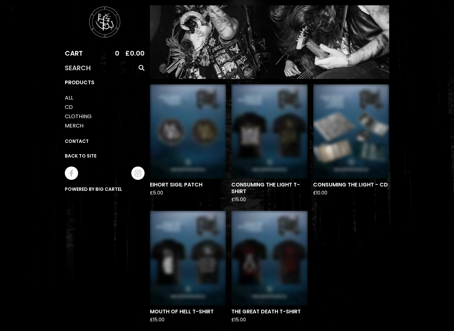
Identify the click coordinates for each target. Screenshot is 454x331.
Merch (74, 126)
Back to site (80, 156)
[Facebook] (71, 173)
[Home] (105, 22)
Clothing (78, 116)
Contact (77, 141)
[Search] (142, 68)
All (69, 98)
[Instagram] (138, 173)
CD (69, 107)
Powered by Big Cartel (93, 189)
